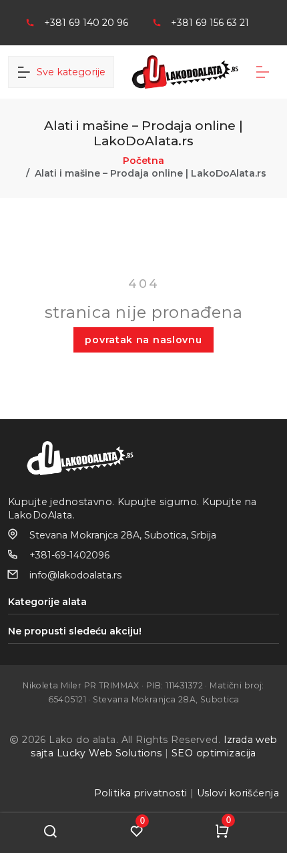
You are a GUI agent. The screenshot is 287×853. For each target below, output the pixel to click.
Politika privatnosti (140, 793)
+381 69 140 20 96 (86, 23)
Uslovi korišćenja (238, 793)
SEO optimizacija (214, 753)
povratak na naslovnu (143, 340)
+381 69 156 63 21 (210, 23)
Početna (143, 161)
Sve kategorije (68, 72)
